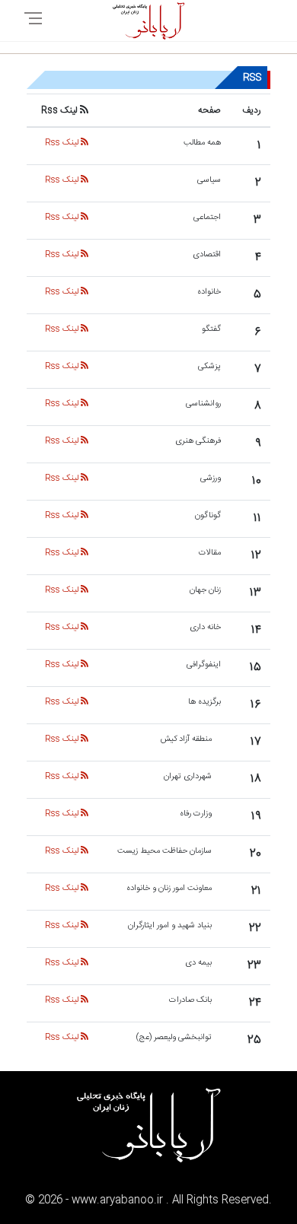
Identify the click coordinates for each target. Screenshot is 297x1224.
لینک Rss (63, 143)
